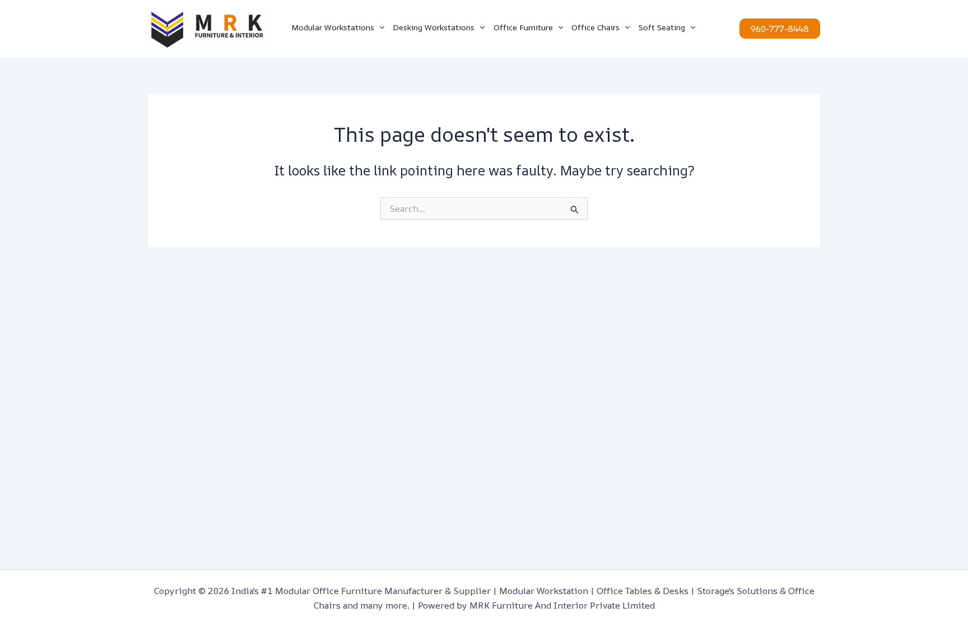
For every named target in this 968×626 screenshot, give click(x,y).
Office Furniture (523, 27)
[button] (379, 27)
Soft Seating (662, 27)
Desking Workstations (433, 27)
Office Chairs (595, 27)
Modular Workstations (332, 27)
